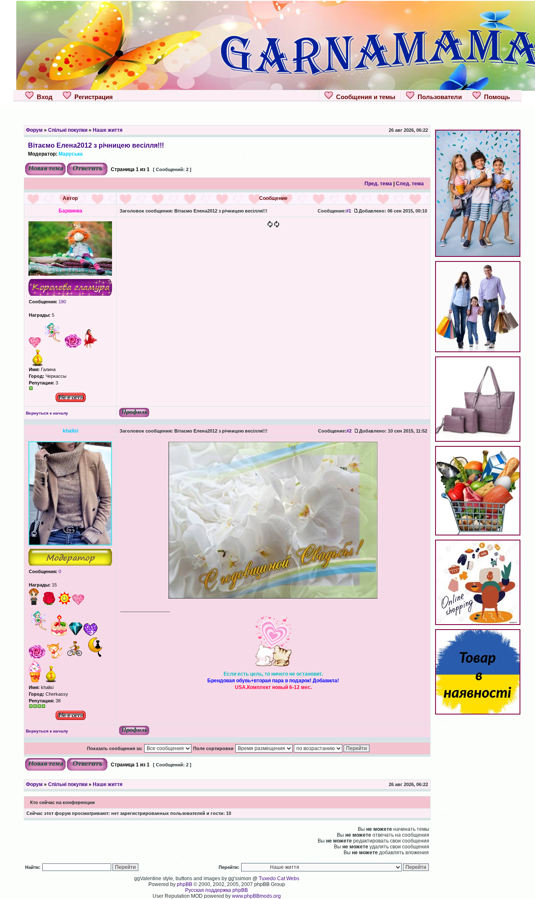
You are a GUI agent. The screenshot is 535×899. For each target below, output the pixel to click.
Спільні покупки (67, 130)
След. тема (410, 184)
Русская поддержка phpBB (216, 890)
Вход (43, 96)
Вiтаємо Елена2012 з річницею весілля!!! (96, 145)
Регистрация (92, 96)
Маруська (71, 154)
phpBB (184, 884)
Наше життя (107, 130)
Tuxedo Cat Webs (279, 878)
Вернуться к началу (47, 413)
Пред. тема (378, 184)
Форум (34, 130)
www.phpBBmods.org (256, 896)
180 (61, 301)
